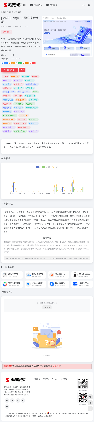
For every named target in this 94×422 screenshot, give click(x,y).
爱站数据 (22, 216)
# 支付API (6, 96)
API (15, 12)
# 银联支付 (7, 131)
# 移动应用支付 (32, 107)
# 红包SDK (23, 115)
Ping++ (7, 143)
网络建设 (10, 12)
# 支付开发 (7, 103)
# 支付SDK (18, 96)
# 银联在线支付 (9, 127)
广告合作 (55, 379)
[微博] (18, 400)
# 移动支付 (7, 111)
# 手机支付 (30, 88)
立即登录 (47, 307)
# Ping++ (25, 76)
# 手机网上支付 (23, 92)
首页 (4, 12)
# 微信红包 (7, 88)
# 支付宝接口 (8, 100)
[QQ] (12, 400)
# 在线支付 (29, 80)
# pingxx (35, 76)
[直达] (21, 274)
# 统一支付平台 (9, 119)
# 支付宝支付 (21, 100)
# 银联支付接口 (20, 131)
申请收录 (37, 379)
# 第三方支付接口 (9, 115)
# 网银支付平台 (20, 123)
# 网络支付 (33, 119)
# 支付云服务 (30, 96)
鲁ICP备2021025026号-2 (38, 413)
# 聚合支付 (33, 123)
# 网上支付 (22, 119)
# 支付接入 (18, 103)
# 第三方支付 (19, 111)
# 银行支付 (33, 131)
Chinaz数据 (35, 216)
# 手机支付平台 (9, 92)
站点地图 (19, 416)
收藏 (8, 31)
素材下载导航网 (23, 413)
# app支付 (15, 76)
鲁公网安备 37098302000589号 (60, 413)
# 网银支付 (7, 123)
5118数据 (10, 216)
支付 (20, 143)
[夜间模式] (90, 408)
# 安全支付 (7, 84)
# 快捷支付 (18, 88)
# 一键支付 (18, 80)
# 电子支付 (18, 107)
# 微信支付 (18, 84)
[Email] (7, 406)
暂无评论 (8, 292)
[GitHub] (23, 400)
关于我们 (64, 379)
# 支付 (35, 92)
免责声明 (46, 379)
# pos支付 (7, 80)
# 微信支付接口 (32, 84)
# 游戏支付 (7, 107)
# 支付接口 (30, 103)
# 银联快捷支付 (23, 127)
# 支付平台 (33, 100)
